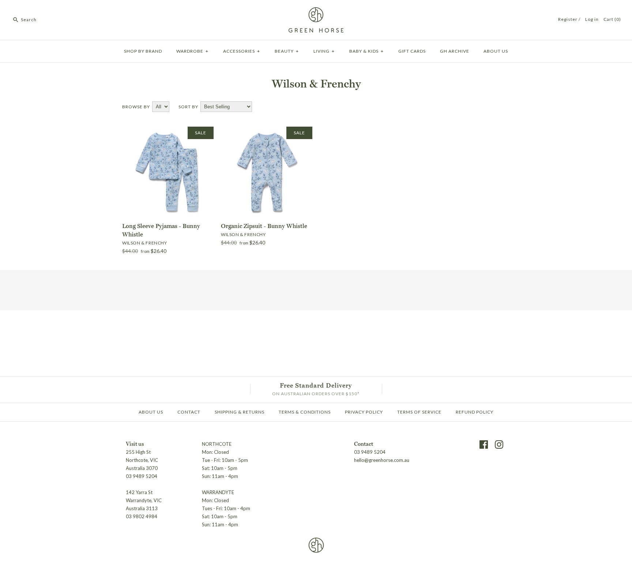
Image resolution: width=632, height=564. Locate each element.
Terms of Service (419, 412)
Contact (188, 412)
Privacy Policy (364, 412)
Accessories (241, 51)
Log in (592, 19)
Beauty (287, 51)
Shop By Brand (143, 51)
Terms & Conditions (305, 412)
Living (324, 51)
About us (496, 51)
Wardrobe (192, 51)
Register (568, 19)
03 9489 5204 (369, 452)
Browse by (136, 106)
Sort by (188, 106)
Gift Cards (412, 51)
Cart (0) (612, 19)
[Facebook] (483, 444)
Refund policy (474, 412)
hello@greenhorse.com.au (381, 460)
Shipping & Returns (239, 412)
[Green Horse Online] (316, 11)
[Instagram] (499, 444)
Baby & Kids (366, 51)
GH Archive (454, 51)
